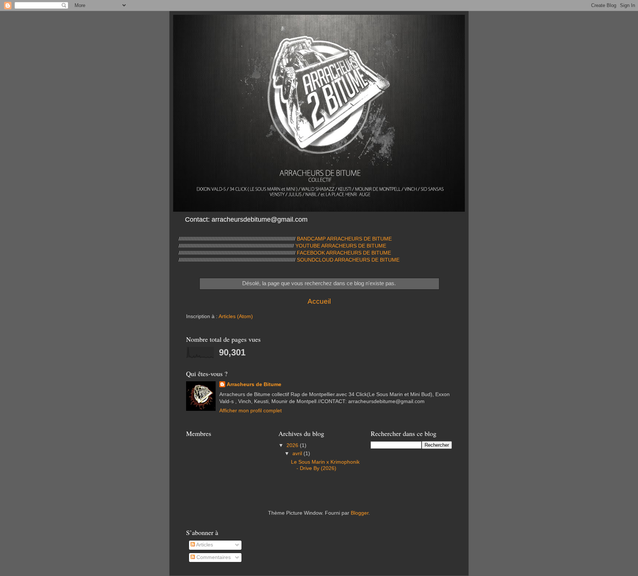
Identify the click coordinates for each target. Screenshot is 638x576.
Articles (204, 545)
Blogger (359, 513)
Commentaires (213, 557)
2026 (293, 445)
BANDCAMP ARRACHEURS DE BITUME (344, 239)
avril (297, 453)
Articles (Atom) (236, 316)
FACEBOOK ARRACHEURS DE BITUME (344, 253)
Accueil (319, 301)
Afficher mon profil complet (250, 410)
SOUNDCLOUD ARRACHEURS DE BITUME (348, 260)
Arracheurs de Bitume (254, 384)
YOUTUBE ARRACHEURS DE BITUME (340, 246)
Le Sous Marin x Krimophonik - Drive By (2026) (325, 465)
